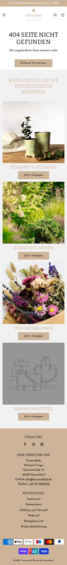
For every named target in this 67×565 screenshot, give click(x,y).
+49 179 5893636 (38, 484)
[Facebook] (25, 444)
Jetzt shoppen (33, 175)
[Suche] (55, 15)
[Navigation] (4, 15)
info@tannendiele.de (38, 479)
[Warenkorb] (62, 15)
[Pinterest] (42, 444)
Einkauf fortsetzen (33, 63)
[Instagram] (33, 444)
